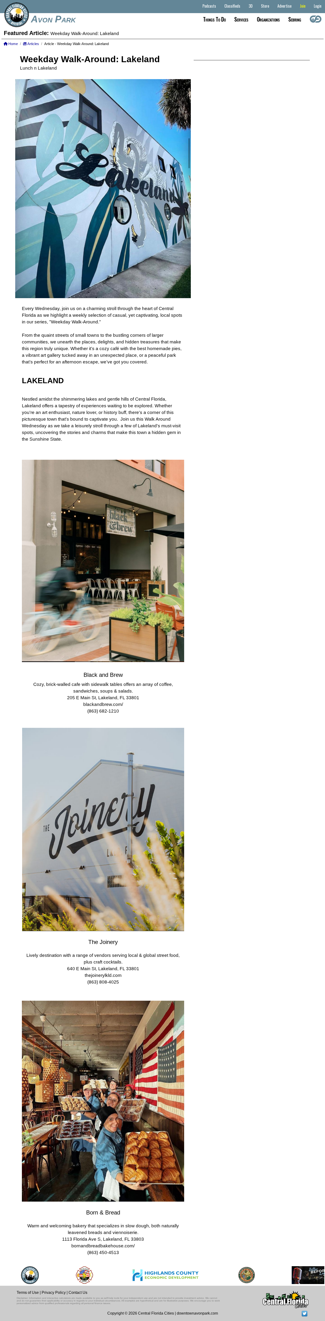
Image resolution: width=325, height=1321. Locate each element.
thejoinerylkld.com (103, 975)
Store (265, 6)
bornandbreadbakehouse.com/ (103, 1245)
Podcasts (209, 6)
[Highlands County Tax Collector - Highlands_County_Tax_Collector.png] (204, 1275)
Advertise (284, 6)
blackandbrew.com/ (103, 704)
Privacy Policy (54, 1292)
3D (251, 6)
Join (302, 6)
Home (12, 44)
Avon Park (53, 19)
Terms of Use (28, 1292)
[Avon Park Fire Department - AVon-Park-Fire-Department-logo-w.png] (43, 1275)
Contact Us (78, 1292)
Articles (33, 44)
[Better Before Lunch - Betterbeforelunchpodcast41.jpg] (271, 1275)
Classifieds (232, 6)
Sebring (294, 19)
